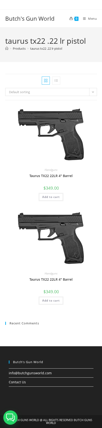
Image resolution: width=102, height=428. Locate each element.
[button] (10, 417)
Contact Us (17, 382)
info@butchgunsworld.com (30, 373)
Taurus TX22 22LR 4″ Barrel (51, 175)
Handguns (51, 170)
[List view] (56, 81)
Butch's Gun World (30, 18)
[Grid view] (46, 81)
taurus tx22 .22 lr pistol (46, 48)
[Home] (6, 48)
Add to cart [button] (51, 197)
